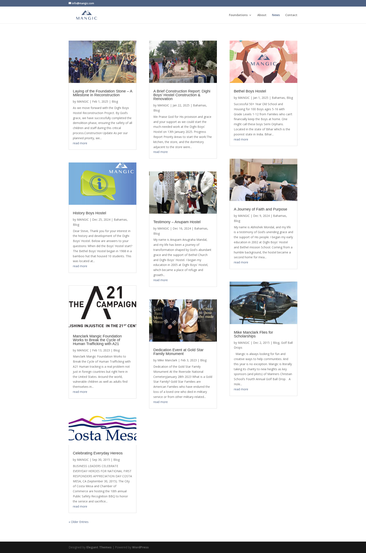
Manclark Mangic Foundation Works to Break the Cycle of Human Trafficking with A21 (97, 340)
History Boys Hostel (89, 213)
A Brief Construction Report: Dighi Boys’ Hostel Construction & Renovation (181, 95)
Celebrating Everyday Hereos (98, 453)
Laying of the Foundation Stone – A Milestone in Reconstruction (102, 93)
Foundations (238, 15)
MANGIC (83, 101)
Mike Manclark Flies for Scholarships (253, 334)
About (261, 15)
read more (80, 143)
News (276, 15)
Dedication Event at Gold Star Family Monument (178, 352)
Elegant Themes (99, 547)
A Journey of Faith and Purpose (260, 209)
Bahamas (120, 219)
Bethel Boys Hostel (250, 91)
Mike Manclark (167, 360)
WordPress (140, 547)
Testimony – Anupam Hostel (177, 222)
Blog (115, 101)
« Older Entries (79, 522)
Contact (291, 15)
